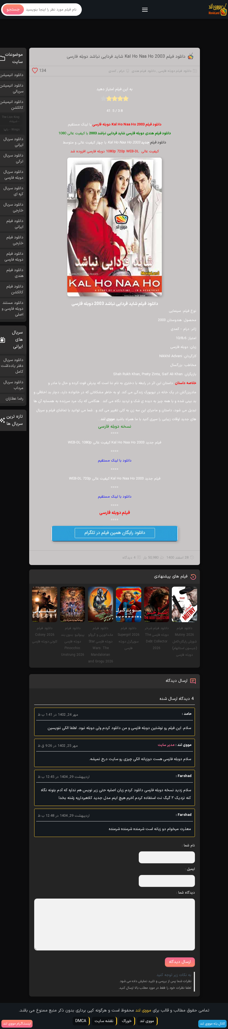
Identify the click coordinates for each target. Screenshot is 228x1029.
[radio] (125, 100)
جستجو (13, 9)
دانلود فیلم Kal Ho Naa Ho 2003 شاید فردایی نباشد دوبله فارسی (126, 56)
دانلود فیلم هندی (143, 71)
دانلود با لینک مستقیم (115, 460)
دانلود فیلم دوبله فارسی (174, 71)
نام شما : (188, 845)
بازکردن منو (145, 10)
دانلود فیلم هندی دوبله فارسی (148, 133)
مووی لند (143, 1010)
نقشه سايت (104, 1021)
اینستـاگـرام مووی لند (17, 1023)
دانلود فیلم (158, 142)
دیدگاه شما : (185, 893)
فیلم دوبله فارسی (114, 513)
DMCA (80, 1021)
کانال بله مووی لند (212, 1023)
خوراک (127, 1021)
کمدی (112, 71)
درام (121, 71)
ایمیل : (190, 869)
